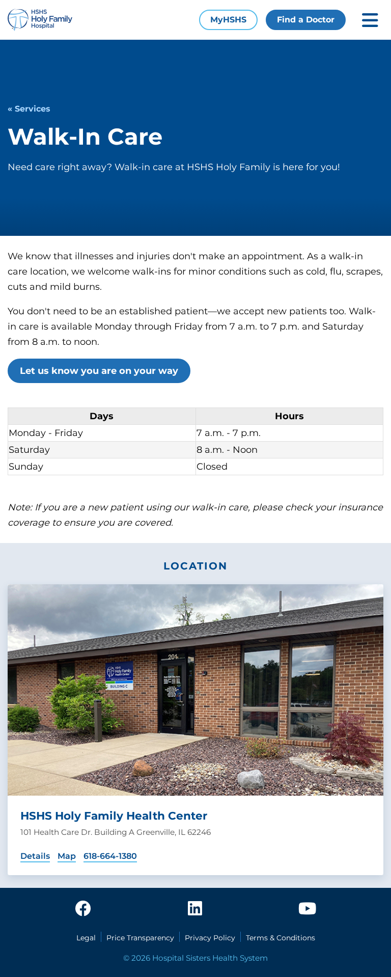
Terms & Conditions (280, 937)
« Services (29, 109)
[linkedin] (195, 909)
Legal (86, 937)
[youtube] (307, 909)
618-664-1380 (110, 856)
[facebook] (83, 909)
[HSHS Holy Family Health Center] (195, 690)
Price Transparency (140, 937)
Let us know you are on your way (99, 370)
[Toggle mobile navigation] (370, 20)
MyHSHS (228, 19)
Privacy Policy (210, 937)
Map (67, 856)
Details (35, 856)
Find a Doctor (305, 19)
